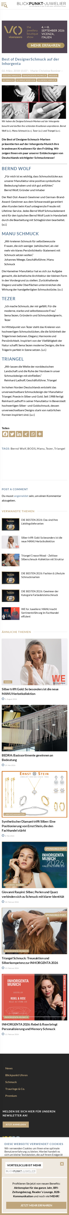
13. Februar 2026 (12, 968)
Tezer (49, 448)
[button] (62, 1164)
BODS (31, 448)
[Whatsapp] (33, 434)
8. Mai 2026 (9, 836)
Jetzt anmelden (15, 1124)
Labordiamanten (15, 814)
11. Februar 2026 (12, 1034)
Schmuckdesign (25, 80)
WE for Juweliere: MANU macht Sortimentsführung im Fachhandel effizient (40, 612)
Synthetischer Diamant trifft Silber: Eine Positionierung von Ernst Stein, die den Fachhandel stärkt (28, 825)
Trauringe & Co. (15, 1088)
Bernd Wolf (18, 448)
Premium (11, 1095)
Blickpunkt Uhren (16, 1075)
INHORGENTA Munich (34, 75)
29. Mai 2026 (10, 765)
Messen (53, 75)
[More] (40, 434)
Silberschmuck (47, 80)
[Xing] (26, 434)
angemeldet (21, 495)
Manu (41, 448)
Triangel (59, 448)
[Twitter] (12, 434)
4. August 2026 (11, 699)
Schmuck (8, 80)
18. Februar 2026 (12, 902)
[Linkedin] (19, 434)
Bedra (8, 748)
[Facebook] (5, 434)
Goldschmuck (11, 75)
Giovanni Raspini (14, 885)
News (9, 1068)
